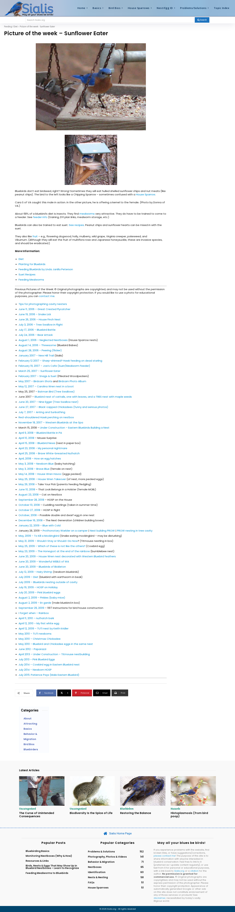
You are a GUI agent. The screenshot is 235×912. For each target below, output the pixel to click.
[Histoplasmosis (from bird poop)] (193, 791)
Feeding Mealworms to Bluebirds (47, 873)
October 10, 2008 (29, 505)
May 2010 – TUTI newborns (35, 633)
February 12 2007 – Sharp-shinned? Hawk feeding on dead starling (60, 360)
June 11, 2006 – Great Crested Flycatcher (44, 309)
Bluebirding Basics (37, 851)
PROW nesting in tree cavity (134, 530)
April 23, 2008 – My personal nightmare (43, 448)
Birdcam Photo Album (72, 381)
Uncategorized (27, 808)
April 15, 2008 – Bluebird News (37, 443)
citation (194, 871)
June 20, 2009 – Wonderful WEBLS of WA (44, 561)
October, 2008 (28, 515)
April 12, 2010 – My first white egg (39, 623)
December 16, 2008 (30, 520)
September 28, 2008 (31, 499)
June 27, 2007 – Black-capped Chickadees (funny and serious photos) (63, 407)
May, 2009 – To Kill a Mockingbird (39, 536)
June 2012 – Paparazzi (32, 649)
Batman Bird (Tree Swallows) (56, 391)
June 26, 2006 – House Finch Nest (40, 319)
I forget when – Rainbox (34, 613)
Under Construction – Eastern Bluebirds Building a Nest (74, 427)
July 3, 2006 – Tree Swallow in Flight (41, 324)
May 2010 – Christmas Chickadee (40, 639)
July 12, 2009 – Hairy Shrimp (35, 572)
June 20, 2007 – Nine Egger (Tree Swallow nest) (48, 402)
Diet (21, 259)
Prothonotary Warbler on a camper (65, 530)
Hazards (175, 808)
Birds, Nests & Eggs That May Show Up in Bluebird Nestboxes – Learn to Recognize (52, 867)
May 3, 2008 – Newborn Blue (36, 463)
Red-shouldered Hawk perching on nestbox (46, 417)
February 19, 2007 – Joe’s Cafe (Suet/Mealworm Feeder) (54, 366)
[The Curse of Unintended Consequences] (42, 791)
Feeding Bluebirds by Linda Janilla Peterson (46, 269)
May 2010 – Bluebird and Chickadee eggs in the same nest (56, 644)
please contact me (164, 855)
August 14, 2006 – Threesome (37, 345)
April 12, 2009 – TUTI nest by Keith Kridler (43, 628)
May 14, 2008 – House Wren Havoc (40, 474)
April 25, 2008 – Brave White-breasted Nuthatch (49, 453)
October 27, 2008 (29, 510)
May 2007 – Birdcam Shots (35, 381)
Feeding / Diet (11, 26)
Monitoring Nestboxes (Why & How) (49, 856)
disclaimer (159, 898)
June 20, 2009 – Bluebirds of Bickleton (42, 566)
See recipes (76, 225)
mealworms (87, 213)
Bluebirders (126, 808)
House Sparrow (145, 194)
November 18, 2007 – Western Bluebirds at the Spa (51, 422)
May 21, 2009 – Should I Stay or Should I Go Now (48, 541)
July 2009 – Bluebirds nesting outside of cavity (48, 582)
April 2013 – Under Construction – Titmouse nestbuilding (54, 654)
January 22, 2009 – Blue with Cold (40, 525)
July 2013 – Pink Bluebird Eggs (37, 659)
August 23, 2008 (29, 494)
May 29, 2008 (27, 484)
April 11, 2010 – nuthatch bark (36, 618)
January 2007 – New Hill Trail (36, 355)
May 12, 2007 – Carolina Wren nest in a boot (46, 386)
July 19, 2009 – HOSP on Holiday (38, 587)
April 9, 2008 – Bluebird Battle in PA (40, 433)
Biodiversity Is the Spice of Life (91, 813)
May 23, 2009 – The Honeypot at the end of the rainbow (54, 551)
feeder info (40, 217)
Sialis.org (179, 871)
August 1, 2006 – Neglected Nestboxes (43, 340)
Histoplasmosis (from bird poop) (189, 814)
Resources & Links (37, 861)
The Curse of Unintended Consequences (36, 814)
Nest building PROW (102, 530)
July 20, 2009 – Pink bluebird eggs (39, 592)
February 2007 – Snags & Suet (38, 376)
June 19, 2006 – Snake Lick (35, 314)
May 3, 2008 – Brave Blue (34, 469)
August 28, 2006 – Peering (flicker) (40, 350)
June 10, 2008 (27, 489)
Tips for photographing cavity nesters (43, 304)
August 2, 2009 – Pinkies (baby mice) (42, 597)
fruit (35, 236)
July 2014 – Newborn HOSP (35, 669)
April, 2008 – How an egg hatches (40, 458)
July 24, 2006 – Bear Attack (36, 335)
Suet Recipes (27, 274)
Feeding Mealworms (31, 279)
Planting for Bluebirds (32, 264)
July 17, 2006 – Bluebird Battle (37, 330)
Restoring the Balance (135, 813)
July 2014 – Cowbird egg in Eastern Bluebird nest (49, 664)
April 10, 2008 (26, 438)
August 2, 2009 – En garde (35, 603)
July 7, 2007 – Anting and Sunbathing (42, 412)
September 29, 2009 (31, 608)
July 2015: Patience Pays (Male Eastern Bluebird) (49, 675)
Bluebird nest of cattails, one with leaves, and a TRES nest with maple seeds (83, 396)
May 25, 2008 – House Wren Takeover (42, 479)
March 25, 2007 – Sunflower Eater (39, 371)
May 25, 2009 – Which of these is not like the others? (52, 546)
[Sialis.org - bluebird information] (32, 8)
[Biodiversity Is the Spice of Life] (92, 791)
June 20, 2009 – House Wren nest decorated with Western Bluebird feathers (67, 556)
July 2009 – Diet (28, 577)
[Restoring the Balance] (142, 791)
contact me (47, 296)
